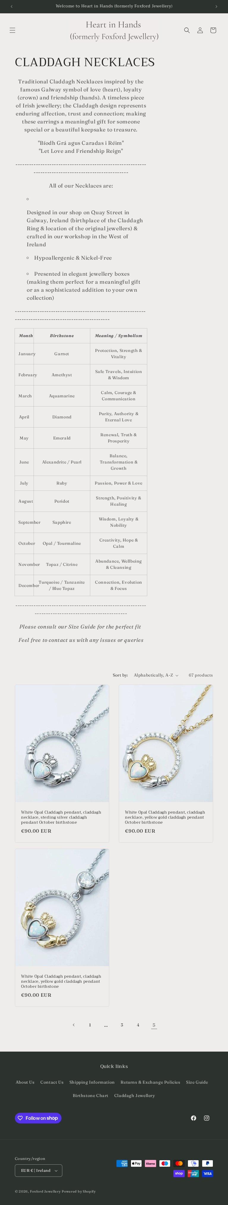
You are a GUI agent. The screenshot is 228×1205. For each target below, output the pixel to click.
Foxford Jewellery (45, 1191)
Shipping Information (92, 1082)
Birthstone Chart (90, 1095)
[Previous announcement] (11, 6)
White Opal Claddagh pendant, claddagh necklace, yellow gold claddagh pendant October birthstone (165, 817)
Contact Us (52, 1082)
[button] (12, 30)
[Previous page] (73, 1024)
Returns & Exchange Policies (150, 1082)
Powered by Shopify (79, 1191)
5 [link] (154, 1025)
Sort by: (120, 675)
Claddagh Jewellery (134, 1095)
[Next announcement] (216, 6)
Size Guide (197, 1082)
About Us (25, 1082)
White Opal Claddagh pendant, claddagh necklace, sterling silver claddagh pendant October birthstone (61, 817)
